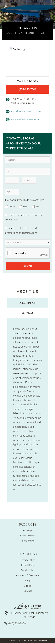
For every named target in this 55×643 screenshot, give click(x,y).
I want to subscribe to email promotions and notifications (21, 230)
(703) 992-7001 (27, 89)
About (27, 585)
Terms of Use (27, 564)
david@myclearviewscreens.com (26, 111)
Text (37, 206)
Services (28, 312)
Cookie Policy (27, 570)
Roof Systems (27, 540)
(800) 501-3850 (17, 623)
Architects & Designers (27, 575)
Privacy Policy (28, 559)
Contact (27, 590)
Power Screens (27, 535)
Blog (27, 580)
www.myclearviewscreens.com (25, 119)
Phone (12, 206)
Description (27, 302)
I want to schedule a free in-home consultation (24, 217)
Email (25, 206)
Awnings (27, 530)
